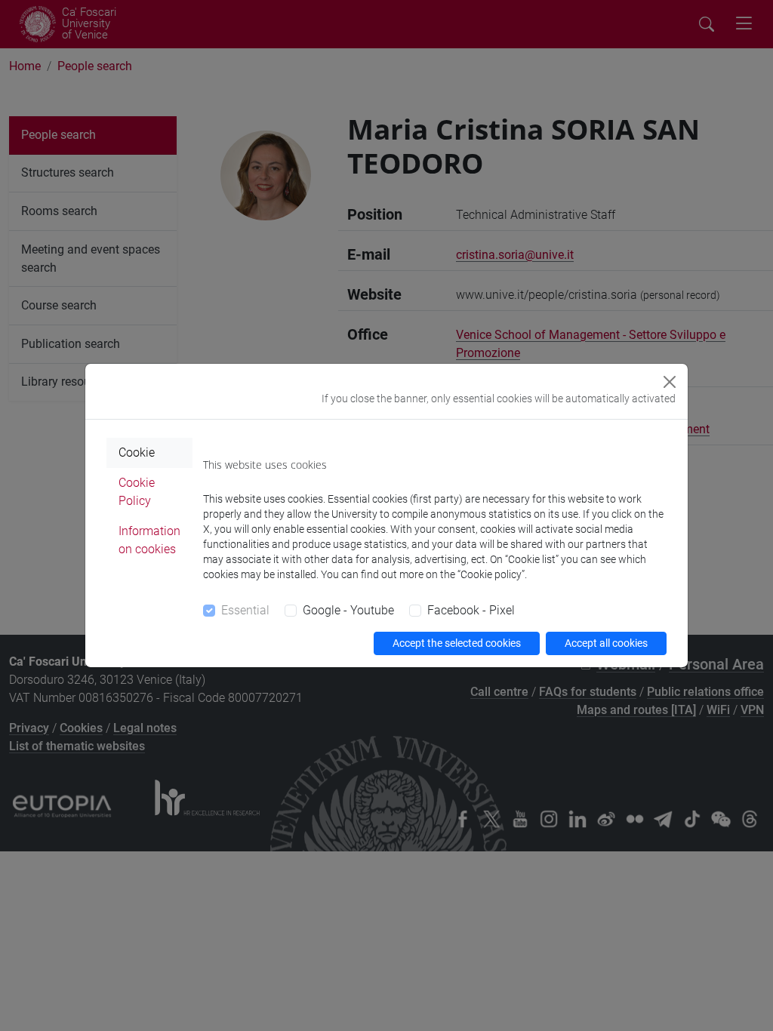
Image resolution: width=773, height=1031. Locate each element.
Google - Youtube (348, 610)
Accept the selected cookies (457, 643)
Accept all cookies (606, 643)
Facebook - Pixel (471, 610)
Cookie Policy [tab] (137, 491)
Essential (245, 610)
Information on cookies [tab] (149, 540)
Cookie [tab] (137, 452)
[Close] (670, 382)
